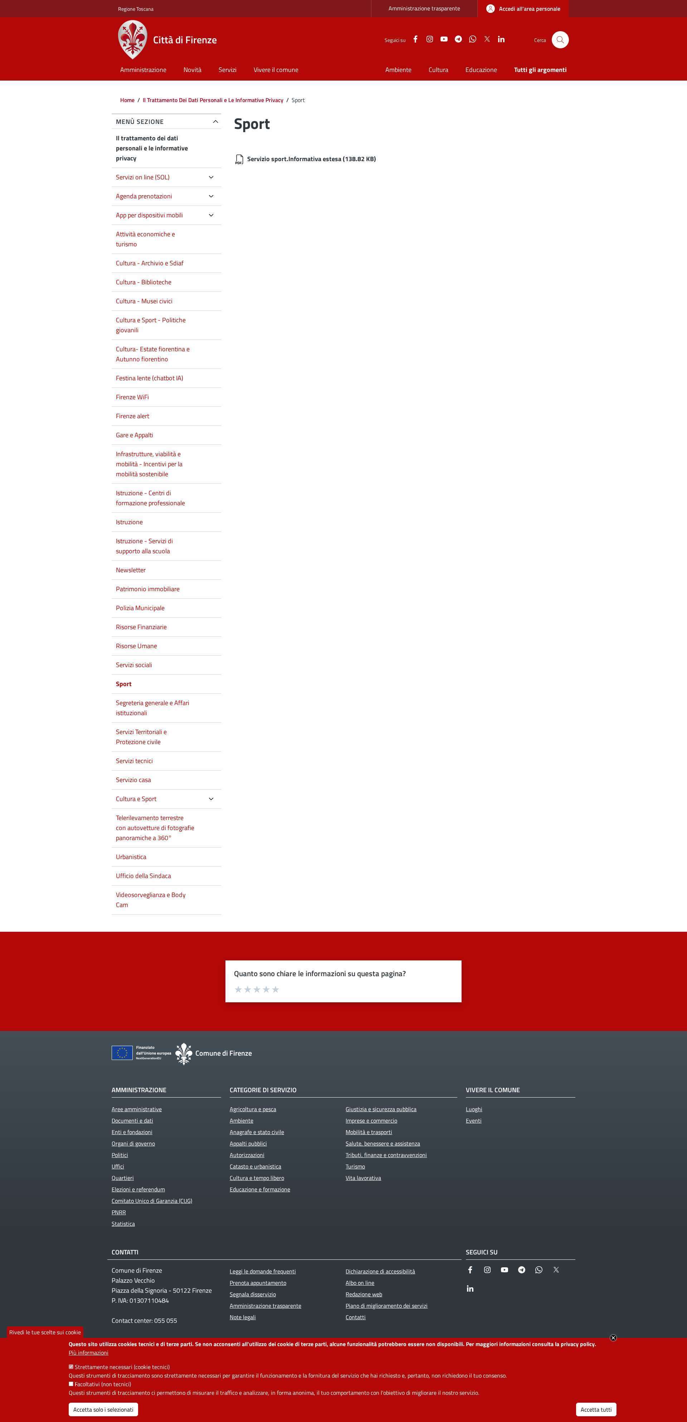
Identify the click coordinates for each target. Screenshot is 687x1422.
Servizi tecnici (134, 761)
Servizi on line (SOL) (143, 177)
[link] (523, 8)
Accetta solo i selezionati (103, 1409)
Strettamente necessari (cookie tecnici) (122, 1367)
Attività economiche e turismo (145, 239)
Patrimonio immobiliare (148, 589)
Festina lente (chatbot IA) (149, 378)
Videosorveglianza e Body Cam (151, 900)
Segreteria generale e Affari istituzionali (152, 708)
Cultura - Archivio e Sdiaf (150, 263)
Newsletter (131, 570)
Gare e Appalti (134, 435)
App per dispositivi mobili (149, 215)
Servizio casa (133, 780)
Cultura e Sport (136, 799)
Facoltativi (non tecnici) (103, 1384)
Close (613, 1338)
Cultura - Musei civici (144, 301)
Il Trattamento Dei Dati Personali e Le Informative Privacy (213, 100)
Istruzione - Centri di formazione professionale (150, 498)
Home (127, 100)
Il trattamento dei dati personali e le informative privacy (152, 148)
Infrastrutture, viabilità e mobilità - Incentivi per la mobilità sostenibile (149, 464)
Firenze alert (132, 416)
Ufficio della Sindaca (143, 876)
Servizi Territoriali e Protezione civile (141, 737)
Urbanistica (131, 857)
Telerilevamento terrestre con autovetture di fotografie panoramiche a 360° (155, 828)
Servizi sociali (134, 665)
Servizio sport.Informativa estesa (294, 159)
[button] (560, 39)
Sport (124, 684)
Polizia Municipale (140, 608)
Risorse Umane (136, 646)
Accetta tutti (596, 1409)
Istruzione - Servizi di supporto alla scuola (144, 546)
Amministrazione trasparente (424, 8)
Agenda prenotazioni (144, 196)
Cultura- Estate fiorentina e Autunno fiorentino (153, 354)
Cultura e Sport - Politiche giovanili (151, 325)
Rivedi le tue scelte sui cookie (45, 1332)
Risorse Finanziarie (141, 627)
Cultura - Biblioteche (143, 282)
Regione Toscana (136, 9)
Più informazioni (88, 1352)
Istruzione (129, 522)
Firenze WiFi (132, 397)
